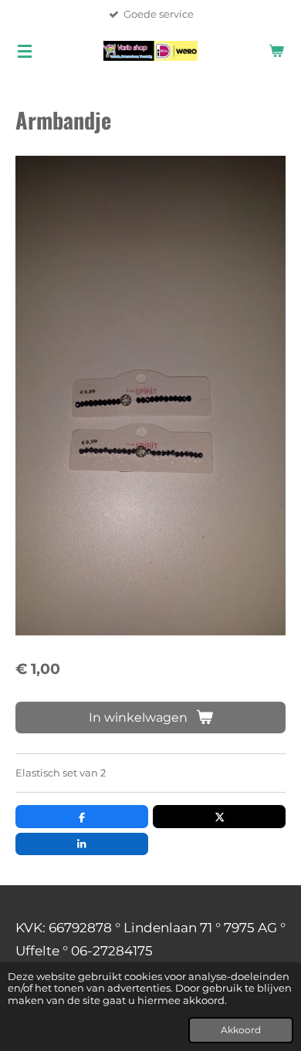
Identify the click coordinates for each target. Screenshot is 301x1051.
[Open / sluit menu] (25, 50)
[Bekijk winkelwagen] (276, 50)
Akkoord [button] (241, 1030)
